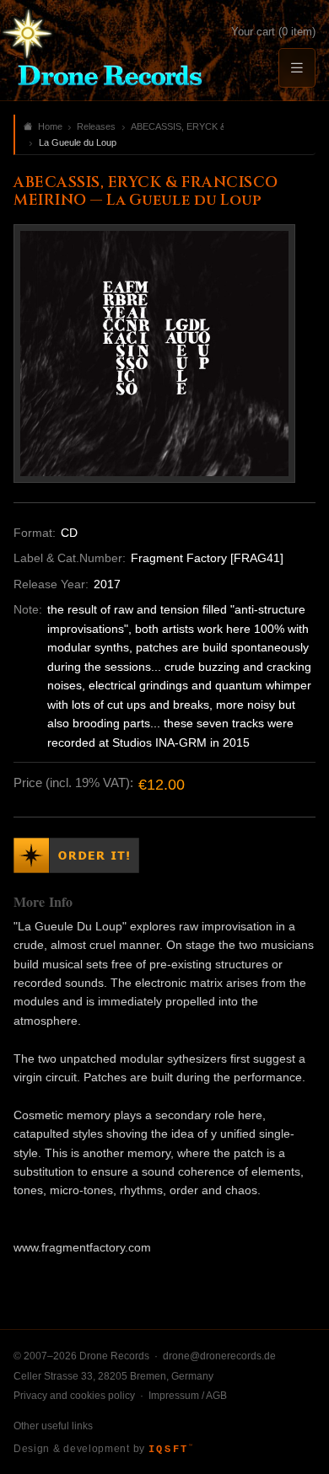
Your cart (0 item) (273, 31)
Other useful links (53, 1426)
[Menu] (297, 68)
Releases (96, 126)
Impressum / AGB (187, 1396)
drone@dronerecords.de (219, 1356)
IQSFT (170, 1449)
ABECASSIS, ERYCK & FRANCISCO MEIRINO (177, 126)
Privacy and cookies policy (74, 1396)
